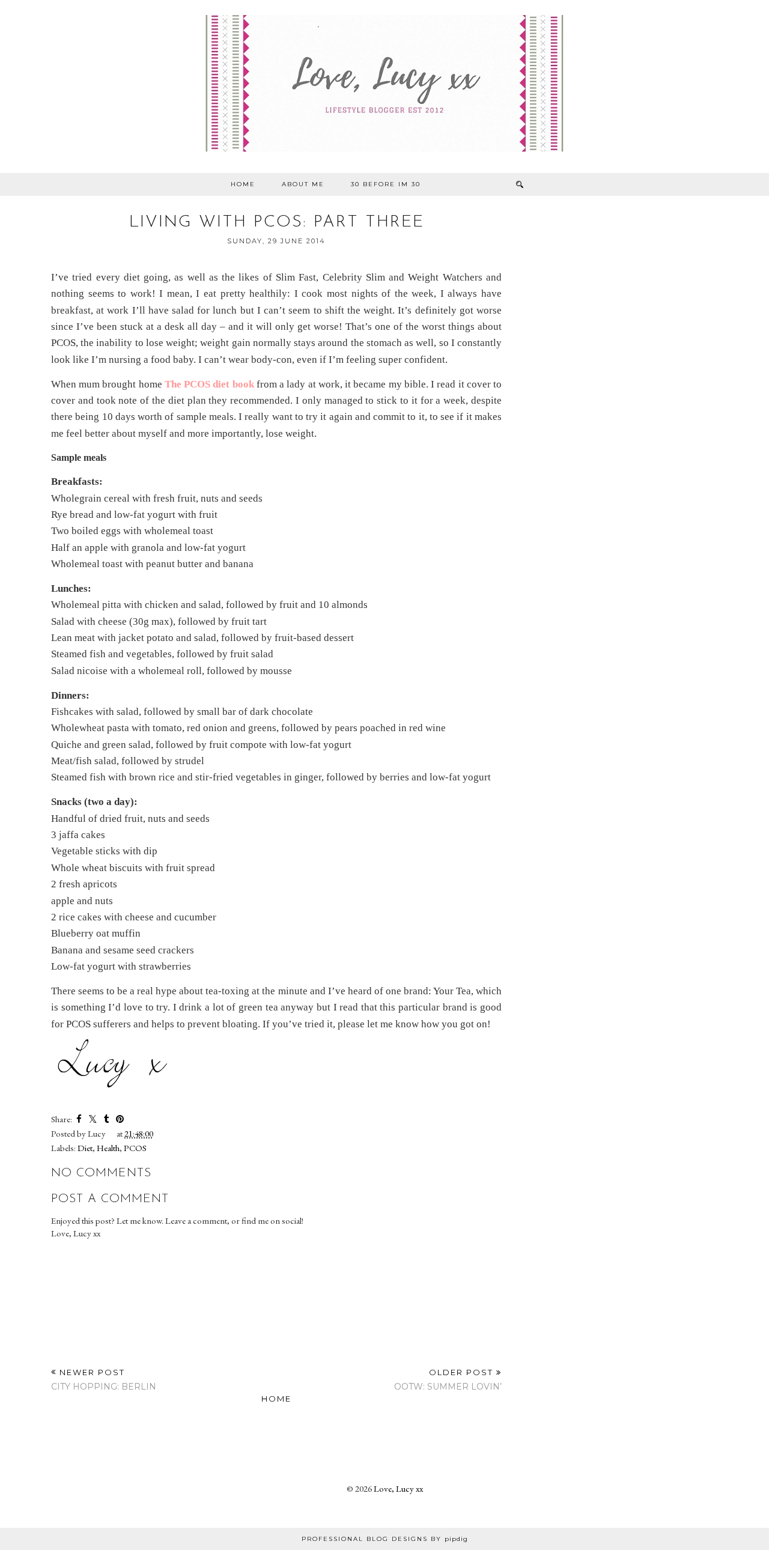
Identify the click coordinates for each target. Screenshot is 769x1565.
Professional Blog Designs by (385, 1539)
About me (303, 184)
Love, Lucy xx (398, 1488)
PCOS (135, 1147)
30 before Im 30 (386, 184)
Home (243, 184)
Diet (85, 1147)
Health (108, 1147)
